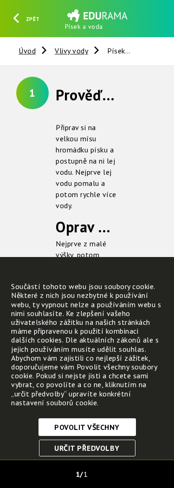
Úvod (27, 50)
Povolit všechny (87, 427)
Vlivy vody (71, 50)
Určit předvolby (87, 448)
